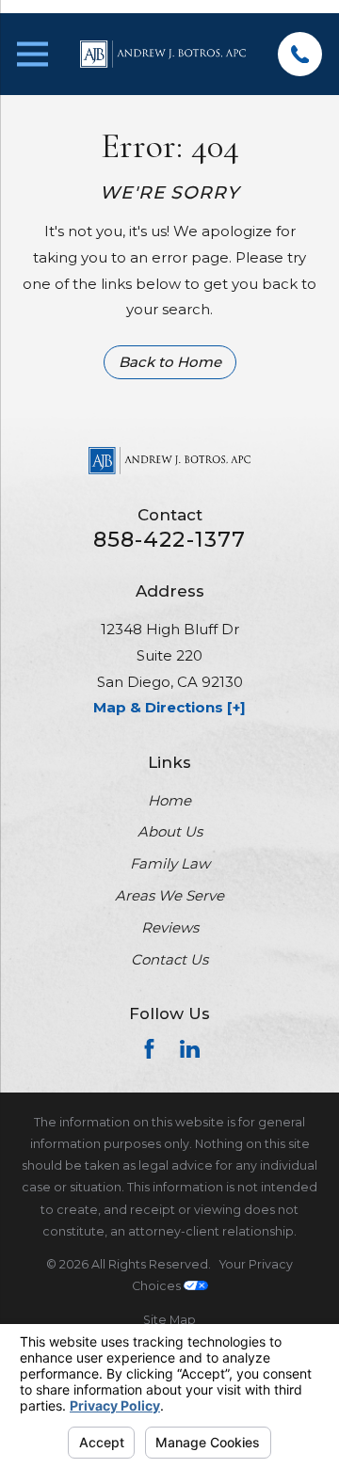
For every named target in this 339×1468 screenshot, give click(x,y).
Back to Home (170, 362)
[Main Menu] (32, 54)
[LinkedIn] (190, 1049)
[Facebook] (149, 1049)
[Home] (163, 54)
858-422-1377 (170, 539)
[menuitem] (169, 1320)
